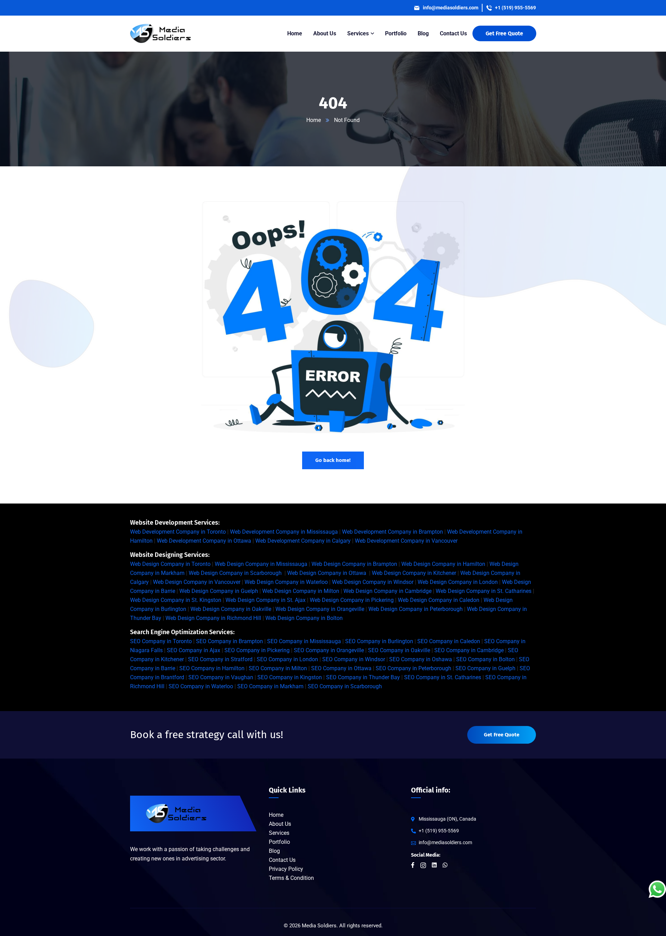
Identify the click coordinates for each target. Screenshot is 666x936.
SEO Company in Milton (278, 668)
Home (313, 120)
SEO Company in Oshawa (420, 659)
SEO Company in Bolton (485, 659)
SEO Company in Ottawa (341, 668)
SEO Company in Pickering (257, 650)
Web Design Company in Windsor (372, 582)
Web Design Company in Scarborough (235, 573)
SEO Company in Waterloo (201, 686)
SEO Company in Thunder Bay (363, 677)
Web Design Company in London (458, 582)
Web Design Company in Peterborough (415, 609)
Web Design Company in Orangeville (319, 609)
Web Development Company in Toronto (178, 531)
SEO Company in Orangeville (329, 650)
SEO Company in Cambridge (469, 650)
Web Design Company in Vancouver (196, 582)
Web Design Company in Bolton (304, 618)
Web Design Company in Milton (300, 591)
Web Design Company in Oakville (230, 609)
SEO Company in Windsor (353, 659)
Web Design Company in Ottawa (326, 573)
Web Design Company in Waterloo (286, 582)
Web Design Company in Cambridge (387, 591)
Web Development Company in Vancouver (406, 540)
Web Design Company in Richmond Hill (213, 618)
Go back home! (333, 460)
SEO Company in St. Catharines (442, 677)
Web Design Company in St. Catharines (483, 591)
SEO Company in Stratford (220, 659)
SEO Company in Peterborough (413, 668)
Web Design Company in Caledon (438, 600)
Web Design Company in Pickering (352, 600)
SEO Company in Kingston (289, 677)
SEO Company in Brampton (229, 641)
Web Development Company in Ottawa (204, 540)
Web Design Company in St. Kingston (175, 600)
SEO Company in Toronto (161, 641)
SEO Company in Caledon (448, 641)
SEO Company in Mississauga (304, 641)
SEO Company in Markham (270, 686)
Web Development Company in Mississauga (284, 531)
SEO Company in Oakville (399, 650)
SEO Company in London (287, 659)
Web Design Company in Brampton (354, 564)
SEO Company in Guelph (485, 668)
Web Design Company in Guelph (218, 591)
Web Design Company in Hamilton (443, 564)
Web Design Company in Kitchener (414, 573)
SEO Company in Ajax (193, 650)
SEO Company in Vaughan (220, 677)
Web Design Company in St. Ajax (265, 600)
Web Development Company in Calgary (303, 540)
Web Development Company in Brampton (392, 531)
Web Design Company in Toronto (170, 564)
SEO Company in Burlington (379, 641)
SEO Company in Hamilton (212, 668)
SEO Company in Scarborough (345, 686)
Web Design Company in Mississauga (261, 564)
